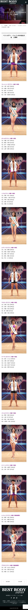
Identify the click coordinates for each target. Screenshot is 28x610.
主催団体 (4, 600)
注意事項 (8, 600)
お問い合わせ (14, 603)
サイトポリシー (14, 600)
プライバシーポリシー (21, 600)
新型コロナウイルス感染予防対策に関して (11, 602)
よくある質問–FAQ (22, 602)
